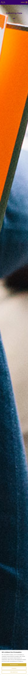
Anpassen (14, 668)
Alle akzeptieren (14, 664)
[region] (14, 662)
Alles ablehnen (14, 672)
